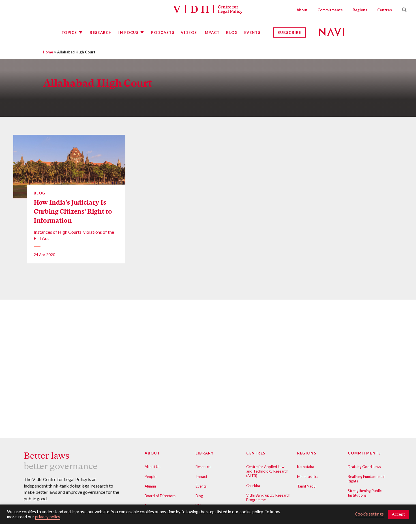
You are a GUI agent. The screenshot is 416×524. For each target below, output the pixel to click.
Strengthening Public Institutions (364, 492)
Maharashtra (307, 476)
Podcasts (162, 32)
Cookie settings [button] (369, 514)
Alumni (150, 486)
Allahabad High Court (97, 83)
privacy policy (47, 516)
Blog (232, 32)
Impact (211, 32)
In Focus (128, 32)
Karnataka (305, 466)
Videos (189, 32)
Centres (384, 10)
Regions (360, 10)
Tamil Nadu (306, 486)
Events (252, 32)
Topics (69, 32)
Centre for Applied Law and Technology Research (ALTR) (267, 471)
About (302, 10)
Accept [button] (398, 514)
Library (205, 453)
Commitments (330, 10)
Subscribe (289, 32)
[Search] (402, 10)
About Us (152, 466)
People (150, 476)
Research (101, 32)
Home (48, 52)
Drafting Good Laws (364, 466)
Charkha (253, 485)
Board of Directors (160, 495)
